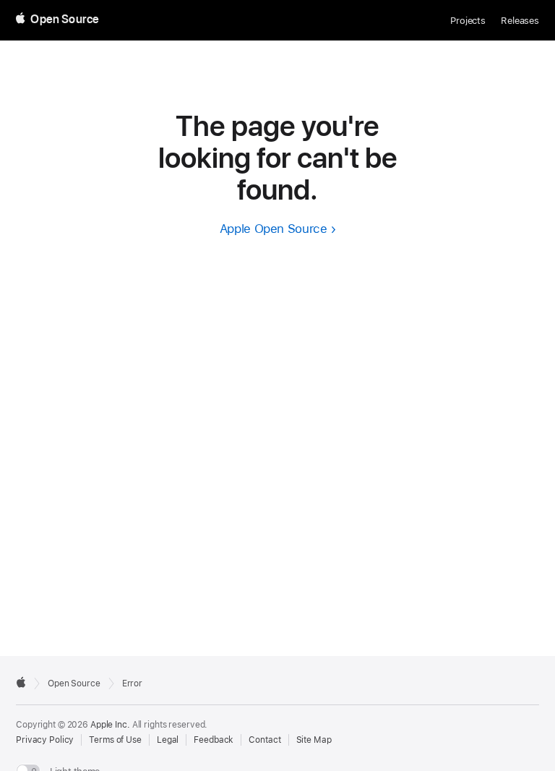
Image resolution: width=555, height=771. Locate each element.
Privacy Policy (45, 740)
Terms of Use (115, 740)
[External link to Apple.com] (21, 682)
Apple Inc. (110, 725)
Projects (468, 20)
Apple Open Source (273, 228)
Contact (264, 740)
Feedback (213, 740)
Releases (520, 20)
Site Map (314, 740)
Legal (167, 740)
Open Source (74, 683)
